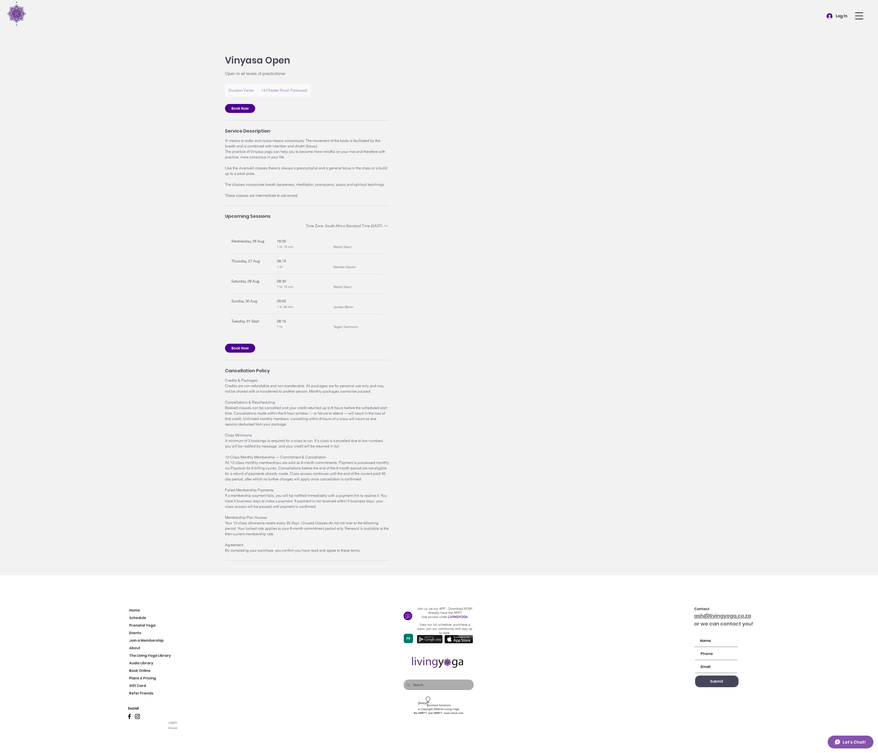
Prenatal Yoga (142, 625)
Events (135, 633)
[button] (859, 16)
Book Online (139, 670)
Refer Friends (141, 693)
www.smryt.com (453, 713)
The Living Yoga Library (149, 655)
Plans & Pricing (142, 678)
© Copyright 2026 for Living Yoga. (439, 709)
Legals (172, 722)
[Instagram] (137, 716)
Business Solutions (439, 705)
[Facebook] (129, 716)
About (134, 648)
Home (134, 610)
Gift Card (137, 685)
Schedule (137, 617)
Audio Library (141, 663)
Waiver (173, 728)
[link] (240, 108)
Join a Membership (146, 640)
